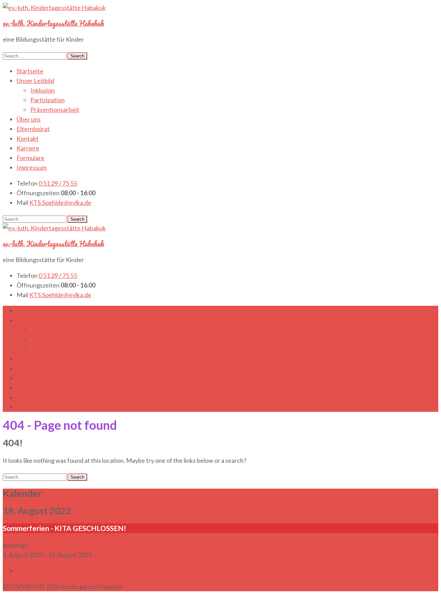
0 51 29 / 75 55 (58, 183)
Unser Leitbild (35, 80)
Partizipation (47, 100)
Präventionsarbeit (54, 109)
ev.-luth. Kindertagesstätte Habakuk (53, 23)
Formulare (30, 157)
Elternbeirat (33, 129)
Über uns (29, 119)
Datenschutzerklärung (153, 586)
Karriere (28, 148)
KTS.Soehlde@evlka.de (60, 202)
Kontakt (28, 138)
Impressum (32, 167)
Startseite (30, 71)
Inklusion (42, 90)
